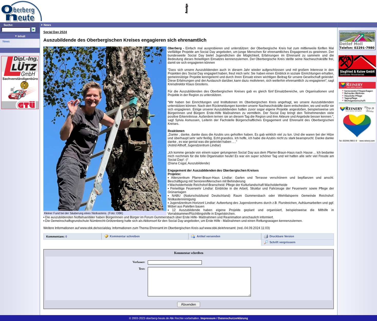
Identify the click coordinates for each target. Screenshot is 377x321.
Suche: (8, 24)
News (6, 41)
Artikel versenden (208, 236)
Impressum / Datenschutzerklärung (224, 318)
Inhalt (21, 36)
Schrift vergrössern (282, 242)
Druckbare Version (282, 236)
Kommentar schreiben (125, 236)
